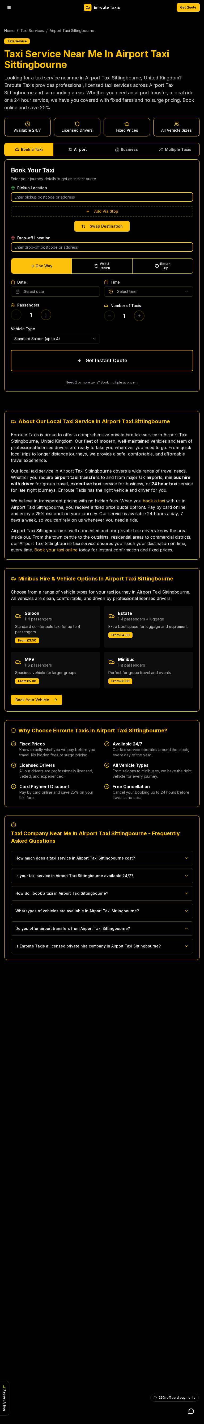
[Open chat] (191, 1411)
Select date (34, 291)
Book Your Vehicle (32, 699)
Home (9, 30)
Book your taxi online (56, 549)
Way (44, 266)
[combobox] (55, 339)
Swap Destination (106, 226)
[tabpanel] (102, 275)
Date (21, 282)
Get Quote (188, 7)
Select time (127, 291)
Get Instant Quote (106, 360)
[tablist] (102, 149)
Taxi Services (32, 30)
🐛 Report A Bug (4, 1398)
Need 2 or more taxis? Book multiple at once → (102, 382)
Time (115, 282)
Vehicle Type (23, 328)
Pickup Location (32, 188)
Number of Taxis (125, 305)
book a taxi (154, 500)
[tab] (29, 149)
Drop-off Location (33, 238)
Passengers (28, 305)
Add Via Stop (106, 211)
